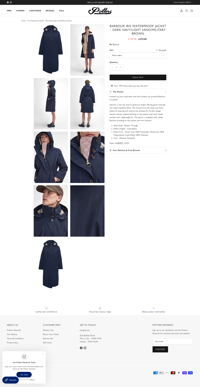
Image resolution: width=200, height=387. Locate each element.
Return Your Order (51, 334)
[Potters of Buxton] (100, 10)
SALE (61, 10)
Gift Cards (47, 342)
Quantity (114, 62)
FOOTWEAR (35, 10)
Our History (12, 334)
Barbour (116, 44)
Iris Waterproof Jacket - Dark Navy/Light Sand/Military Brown (50, 21)
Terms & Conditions (15, 338)
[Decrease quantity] (112, 67)
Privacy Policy (12, 342)
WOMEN (20, 10)
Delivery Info (48, 330)
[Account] (181, 10)
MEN (9, 10)
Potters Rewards (14, 330)
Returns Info (48, 338)
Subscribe (160, 349)
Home (23, 21)
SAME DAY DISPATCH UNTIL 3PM (100, 2)
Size (111, 50)
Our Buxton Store (87, 335)
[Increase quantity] (121, 67)
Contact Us (84, 330)
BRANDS (50, 10)
